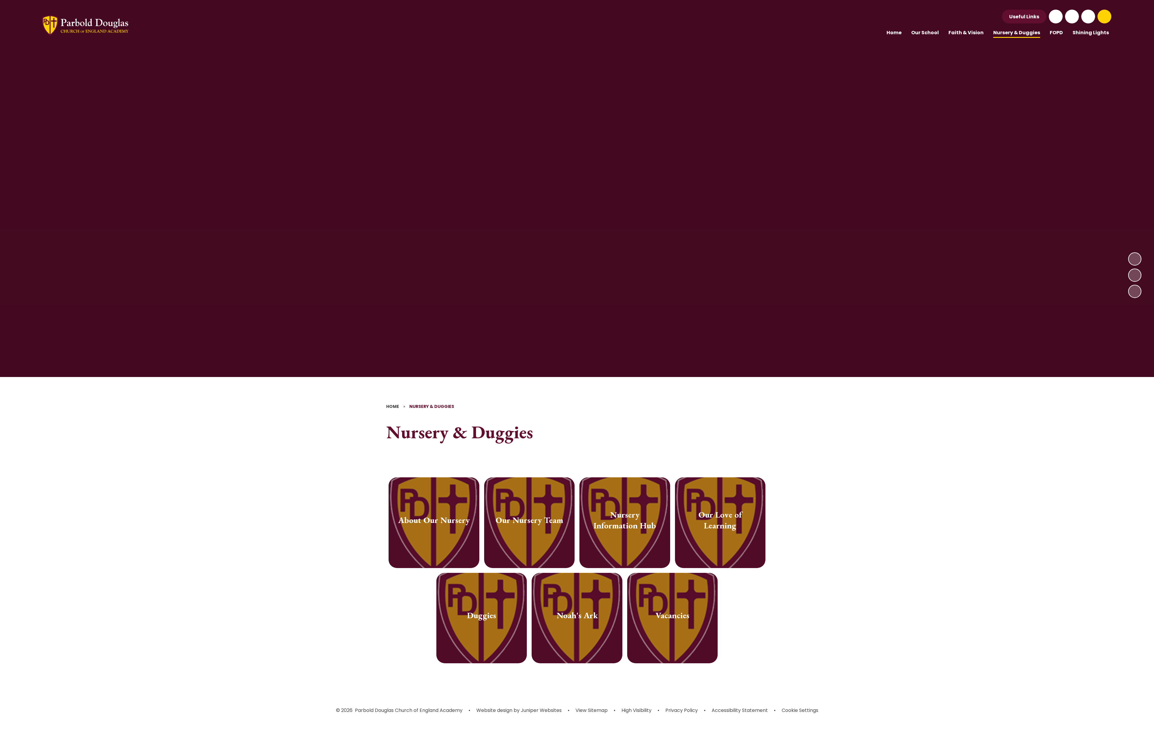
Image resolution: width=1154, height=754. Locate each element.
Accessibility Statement (740, 710)
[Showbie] (1088, 16)
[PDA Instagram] (1072, 16)
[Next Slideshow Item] (1134, 259)
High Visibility (636, 710)
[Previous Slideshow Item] (1134, 275)
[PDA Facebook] (1056, 16)
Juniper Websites (541, 710)
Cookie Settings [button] (800, 710)
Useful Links (1024, 16)
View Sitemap (591, 710)
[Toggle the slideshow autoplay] (1134, 291)
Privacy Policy (681, 710)
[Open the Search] (1104, 16)
